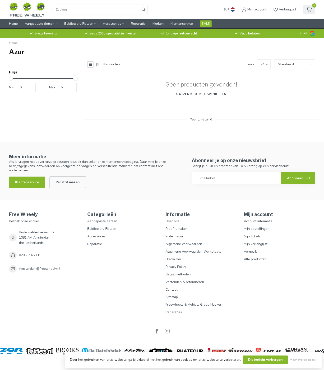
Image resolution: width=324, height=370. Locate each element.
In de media (174, 236)
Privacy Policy (176, 266)
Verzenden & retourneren (185, 282)
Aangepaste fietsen (40, 23)
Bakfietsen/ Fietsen (78, 23)
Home (13, 23)
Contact (171, 289)
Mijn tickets (252, 236)
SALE (206, 23)
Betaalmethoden (178, 274)
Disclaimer (173, 259)
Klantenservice (182, 23)
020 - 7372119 (30, 255)
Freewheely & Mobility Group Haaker (193, 304)
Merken (158, 23)
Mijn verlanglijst (255, 244)
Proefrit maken (68, 182)
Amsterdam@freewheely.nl (39, 268)
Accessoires (112, 23)
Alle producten (255, 259)
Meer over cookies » (303, 360)
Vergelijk (250, 251)
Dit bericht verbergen (265, 359)
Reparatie (138, 23)
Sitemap (172, 297)
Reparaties (174, 312)
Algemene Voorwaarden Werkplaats (193, 251)
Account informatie (258, 221)
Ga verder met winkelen (201, 94)
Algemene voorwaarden (184, 244)
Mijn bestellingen (256, 228)
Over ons (172, 221)
